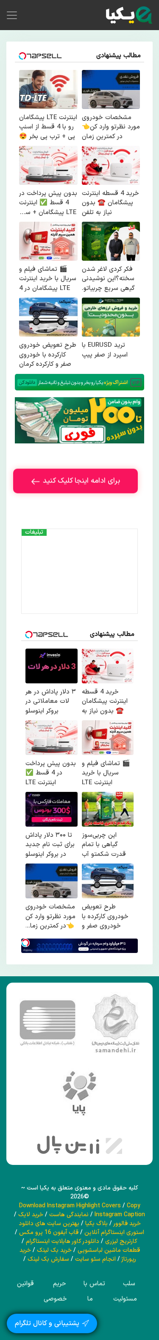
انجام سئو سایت (95, 1259)
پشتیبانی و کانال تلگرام (47, 1318)
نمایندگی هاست (69, 1214)
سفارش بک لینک (48, 1259)
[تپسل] (25, 943)
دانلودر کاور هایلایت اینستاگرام (62, 1241)
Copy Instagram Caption (120, 1210)
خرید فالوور (127, 1223)
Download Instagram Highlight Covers (70, 1205)
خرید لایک (30, 1214)
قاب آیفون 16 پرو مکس (48, 1232)
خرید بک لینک (54, 1250)
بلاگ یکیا (96, 1223)
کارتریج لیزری (121, 1241)
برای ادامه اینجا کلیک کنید (81, 483)
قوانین (25, 1284)
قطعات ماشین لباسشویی (109, 1250)
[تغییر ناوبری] (12, 15)
